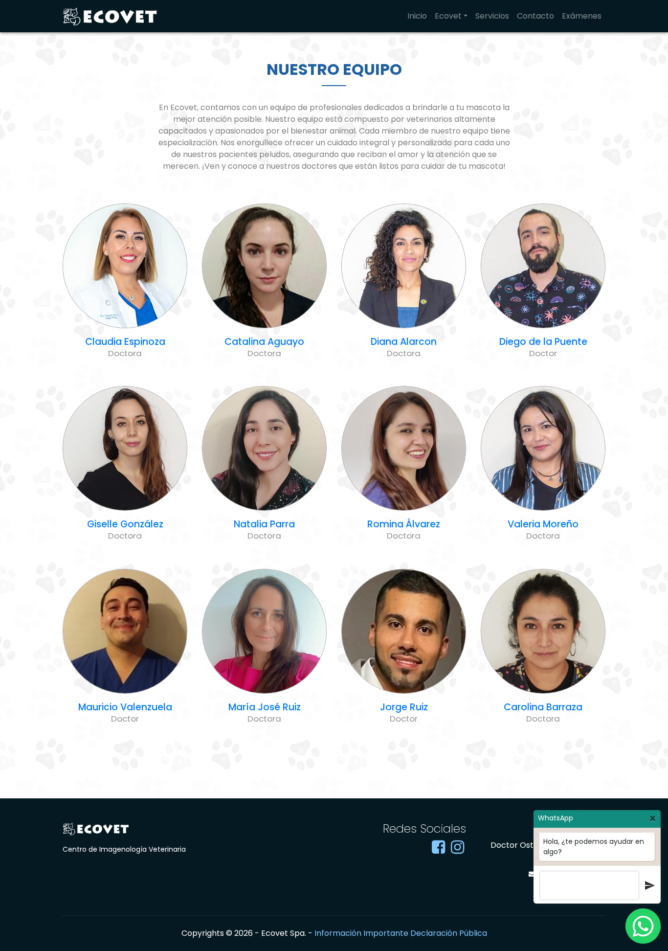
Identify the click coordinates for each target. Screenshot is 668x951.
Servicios (492, 16)
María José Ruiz (264, 707)
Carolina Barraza (543, 707)
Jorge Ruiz (404, 707)
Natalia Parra (264, 524)
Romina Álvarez (403, 524)
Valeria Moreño (543, 524)
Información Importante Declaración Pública (400, 933)
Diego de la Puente (543, 341)
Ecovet (448, 16)
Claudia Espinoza (125, 341)
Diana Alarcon (404, 341)
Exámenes (581, 16)
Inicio (417, 16)
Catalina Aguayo (264, 341)
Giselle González (125, 524)
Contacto (535, 16)
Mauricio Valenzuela (125, 707)
